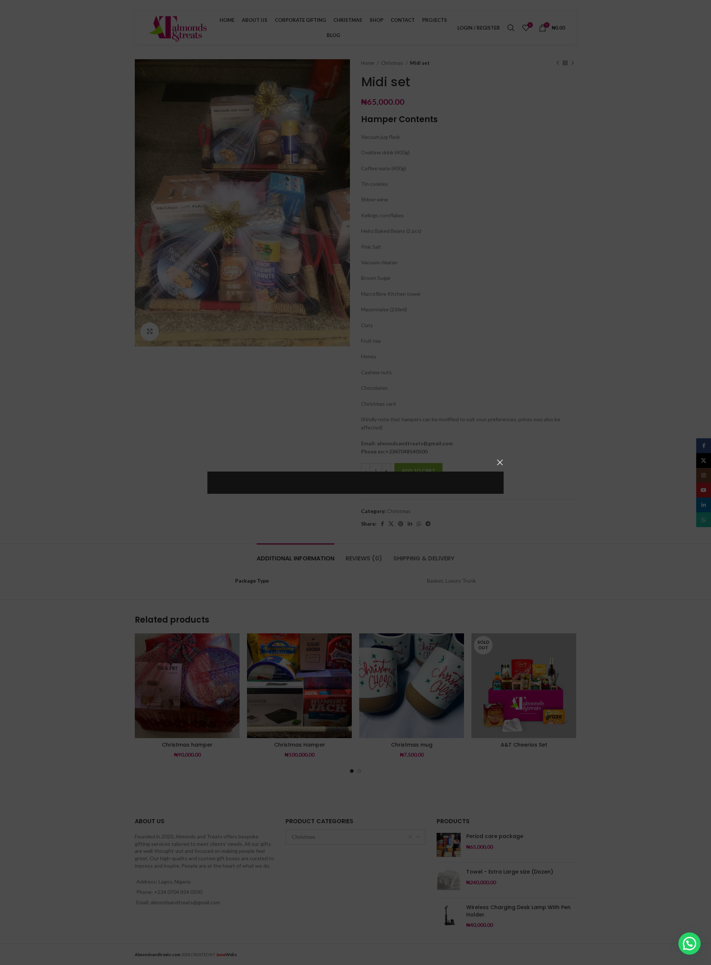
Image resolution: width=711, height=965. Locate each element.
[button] (689, 943)
